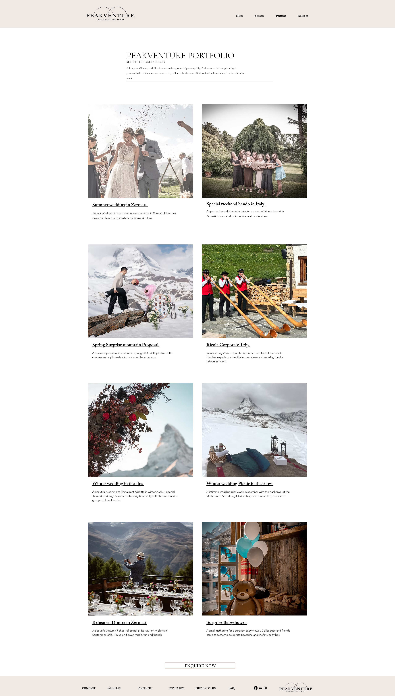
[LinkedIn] (260, 688)
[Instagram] (265, 688)
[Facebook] (256, 688)
